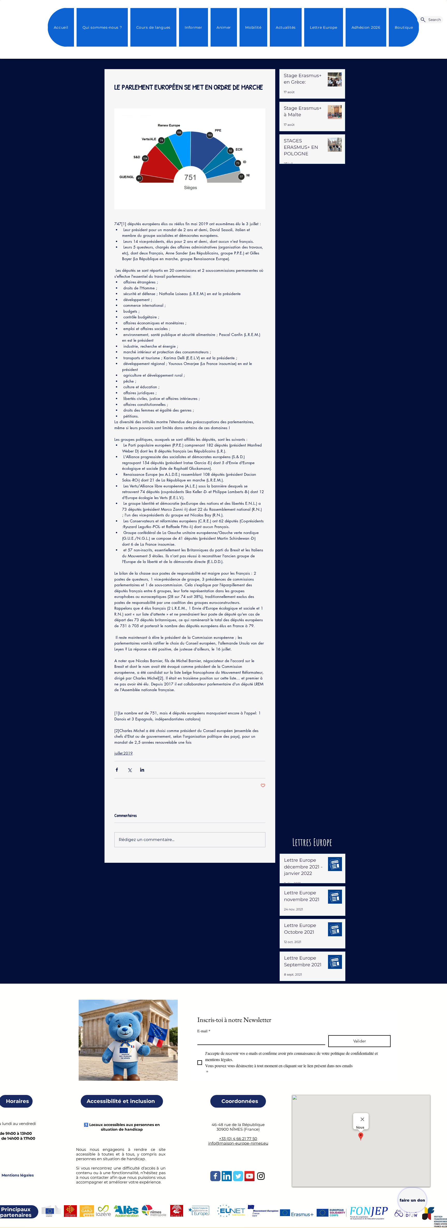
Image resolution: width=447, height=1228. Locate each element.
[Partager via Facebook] (116, 769)
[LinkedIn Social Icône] (227, 1176)
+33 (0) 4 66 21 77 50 (238, 1138)
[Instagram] (261, 1176)
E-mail (203, 1031)
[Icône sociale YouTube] (249, 1176)
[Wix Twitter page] (238, 1176)
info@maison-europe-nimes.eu (238, 1143)
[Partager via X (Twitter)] (129, 769)
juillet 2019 (123, 753)
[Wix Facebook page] (215, 1176)
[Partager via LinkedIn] (142, 769)
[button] (286, 27)
